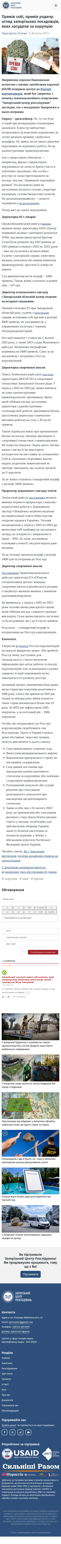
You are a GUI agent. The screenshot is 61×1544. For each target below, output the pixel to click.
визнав (46, 223)
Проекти (6, 1379)
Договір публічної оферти (16, 1331)
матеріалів (41, 312)
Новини (6, 1358)
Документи (7, 1400)
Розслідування (9, 1368)
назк (26, 878)
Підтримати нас (10, 1405)
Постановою (10, 573)
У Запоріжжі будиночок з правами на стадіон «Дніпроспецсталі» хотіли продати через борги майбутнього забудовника (27, 1046)
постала (47, 374)
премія (38, 878)
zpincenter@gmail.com (21, 1322)
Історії (5, 1384)
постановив (37, 497)
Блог (4, 1389)
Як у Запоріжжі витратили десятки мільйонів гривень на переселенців (30, 855)
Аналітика (7, 1363)
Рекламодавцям (10, 1410)
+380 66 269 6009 (21, 1326)
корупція (11, 878)
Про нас (6, 1395)
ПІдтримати (30, 1274)
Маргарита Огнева (14, 33)
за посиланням (29, 203)
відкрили (22, 646)
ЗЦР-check (7, 1373)
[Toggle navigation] (55, 5)
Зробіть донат (9, 1425)
